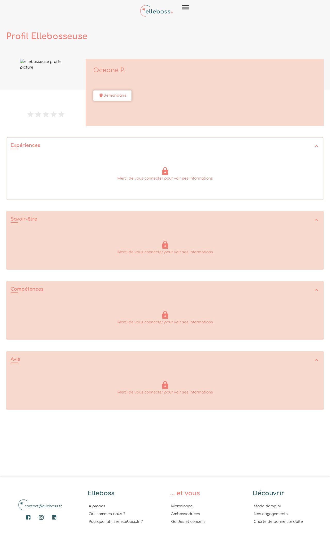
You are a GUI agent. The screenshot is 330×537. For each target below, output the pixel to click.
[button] (165, 146)
